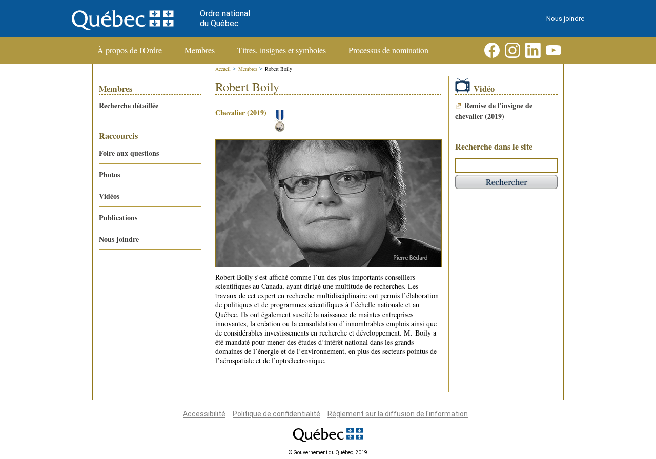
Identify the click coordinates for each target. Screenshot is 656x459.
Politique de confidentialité (276, 414)
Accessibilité (204, 414)
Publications (118, 217)
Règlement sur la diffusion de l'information (397, 414)
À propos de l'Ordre (129, 50)
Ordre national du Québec (225, 18)
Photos (109, 174)
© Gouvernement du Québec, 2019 (328, 452)
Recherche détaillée (128, 105)
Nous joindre (565, 19)
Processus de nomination (388, 50)
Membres (199, 50)
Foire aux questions (129, 153)
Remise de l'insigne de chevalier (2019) (493, 110)
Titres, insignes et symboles (281, 50)
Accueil (223, 68)
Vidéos (109, 196)
